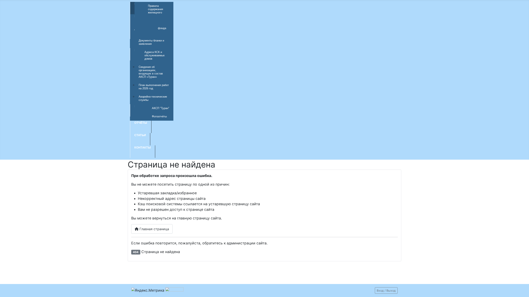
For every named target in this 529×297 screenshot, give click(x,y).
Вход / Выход (386, 290)
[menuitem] (154, 17)
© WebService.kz (359, 290)
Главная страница (153, 229)
